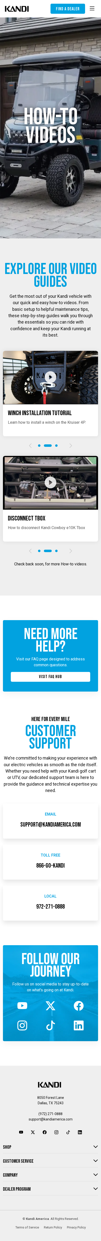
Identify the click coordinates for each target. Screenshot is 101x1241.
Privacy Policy (76, 1227)
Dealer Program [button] (17, 1189)
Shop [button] (7, 1147)
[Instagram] (22, 1026)
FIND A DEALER (68, 9)
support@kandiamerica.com (51, 1119)
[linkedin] (78, 1026)
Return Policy (53, 1227)
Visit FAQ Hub (50, 676)
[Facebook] (78, 1006)
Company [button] (10, 1175)
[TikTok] (50, 1026)
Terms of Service (27, 1227)
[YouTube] (22, 1006)
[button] (30, 445)
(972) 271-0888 (50, 1114)
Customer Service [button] (18, 1161)
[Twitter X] (50, 1006)
